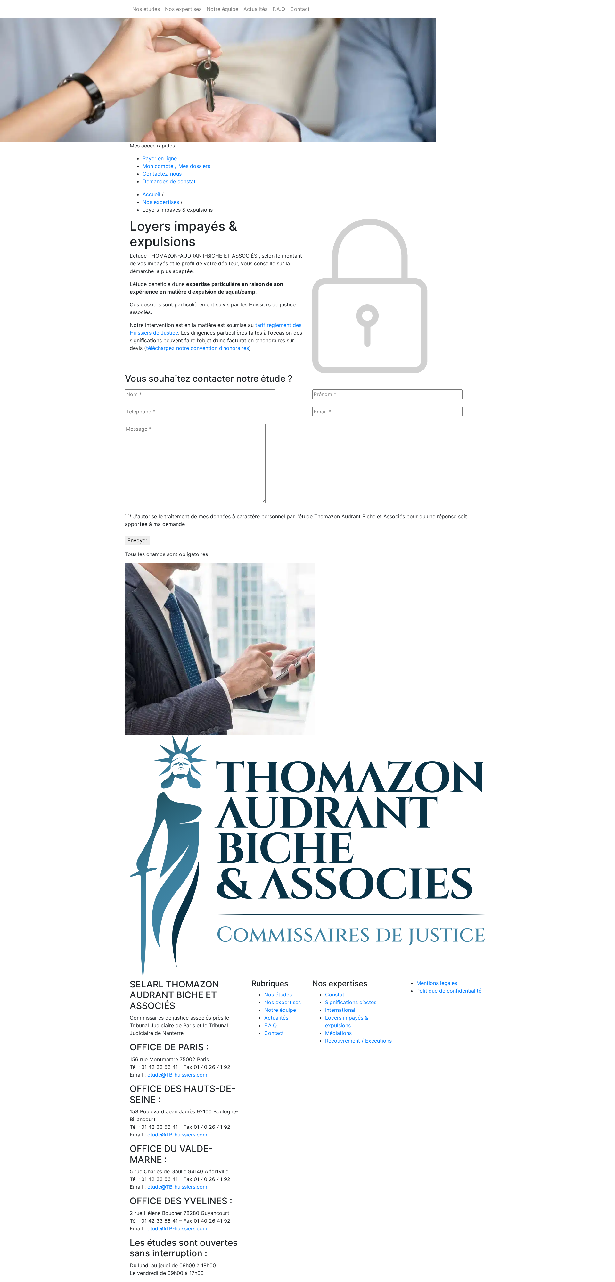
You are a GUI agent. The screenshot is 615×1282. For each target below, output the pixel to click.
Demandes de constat (169, 181)
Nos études (278, 994)
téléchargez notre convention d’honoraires (197, 348)
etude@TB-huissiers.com (177, 1074)
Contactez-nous (162, 174)
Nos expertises (161, 202)
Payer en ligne (160, 158)
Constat (334, 994)
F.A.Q (270, 1025)
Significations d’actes (350, 1002)
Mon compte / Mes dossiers (176, 166)
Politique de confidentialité (448, 990)
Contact (274, 1033)
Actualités (276, 1017)
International (340, 1010)
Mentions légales (436, 983)
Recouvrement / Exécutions (358, 1040)
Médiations (338, 1033)
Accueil (151, 194)
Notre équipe (280, 1010)
